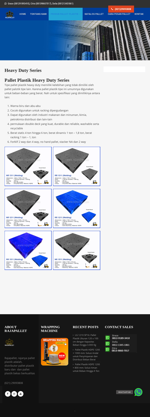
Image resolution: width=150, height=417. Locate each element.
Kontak (139, 14)
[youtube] (20, 394)
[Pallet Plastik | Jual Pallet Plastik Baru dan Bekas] (10, 17)
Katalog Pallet (94, 14)
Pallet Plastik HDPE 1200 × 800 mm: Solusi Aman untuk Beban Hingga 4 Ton (86, 367)
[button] (138, 392)
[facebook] (8, 394)
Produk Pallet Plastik (64, 14)
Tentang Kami (38, 14)
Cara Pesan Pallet (119, 14)
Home (22, 14)
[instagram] (14, 394)
